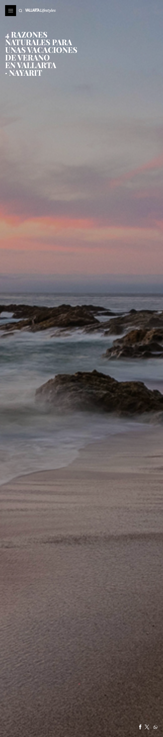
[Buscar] (20, 10)
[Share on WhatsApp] (155, 727)
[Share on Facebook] (140, 727)
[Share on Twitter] (147, 727)
